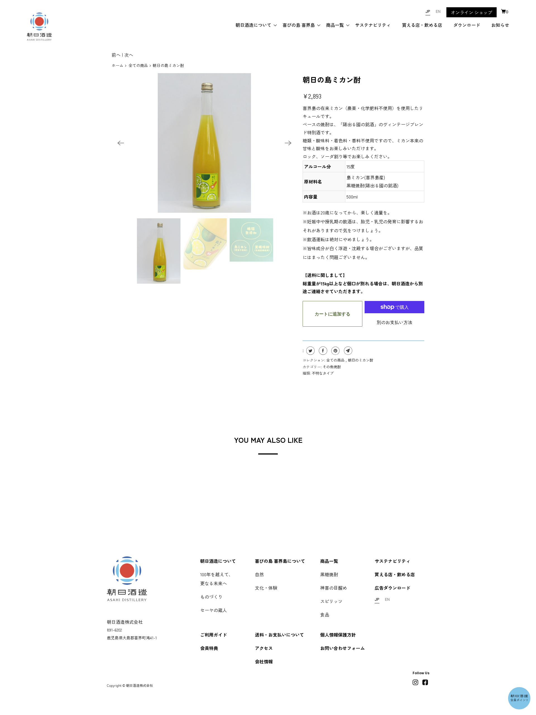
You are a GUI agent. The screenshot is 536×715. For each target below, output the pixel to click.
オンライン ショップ (471, 12)
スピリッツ (331, 601)
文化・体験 (266, 587)
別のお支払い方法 (394, 322)
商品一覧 (335, 24)
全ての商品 (138, 65)
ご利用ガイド (213, 634)
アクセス (264, 648)
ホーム (117, 65)
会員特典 (209, 648)
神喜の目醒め (333, 587)
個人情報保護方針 (338, 634)
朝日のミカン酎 (360, 360)
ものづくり (211, 596)
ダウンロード (466, 24)
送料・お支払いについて (279, 634)
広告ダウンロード (392, 587)
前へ (116, 54)
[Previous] (120, 143)
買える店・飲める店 (422, 24)
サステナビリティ (373, 24)
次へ (128, 54)
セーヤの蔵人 (213, 610)
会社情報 (264, 661)
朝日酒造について (253, 24)
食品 (324, 614)
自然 (259, 574)
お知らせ (500, 24)
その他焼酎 (332, 366)
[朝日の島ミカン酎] (204, 143)
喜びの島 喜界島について (280, 561)
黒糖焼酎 (329, 574)
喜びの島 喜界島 (299, 24)
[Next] (288, 143)
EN (438, 11)
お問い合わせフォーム (342, 648)
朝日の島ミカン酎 (332, 79)
